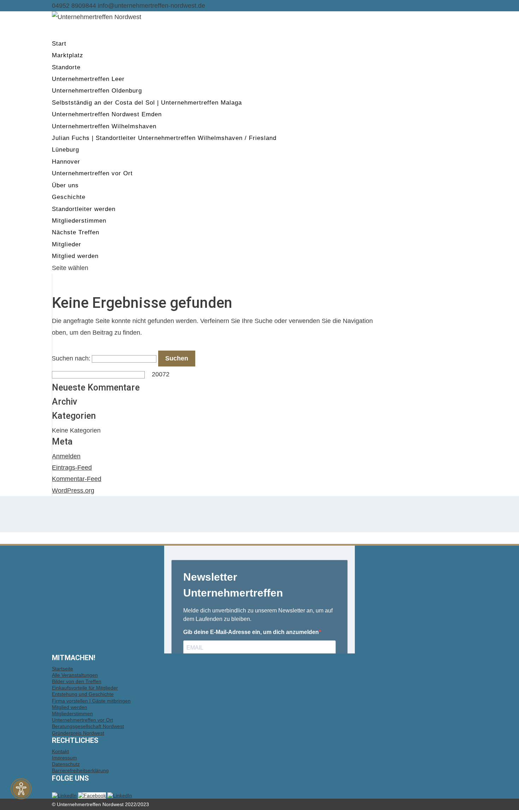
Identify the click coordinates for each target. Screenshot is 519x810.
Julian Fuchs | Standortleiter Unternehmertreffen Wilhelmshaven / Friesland (164, 138)
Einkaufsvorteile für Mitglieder (85, 688)
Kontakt (60, 751)
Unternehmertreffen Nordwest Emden (107, 114)
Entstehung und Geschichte (83, 694)
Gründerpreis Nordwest (78, 733)
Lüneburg (65, 149)
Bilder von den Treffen (76, 681)
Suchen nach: (71, 358)
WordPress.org (73, 490)
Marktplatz (67, 55)
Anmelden (66, 456)
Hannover (66, 161)
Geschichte (68, 197)
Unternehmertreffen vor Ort (92, 173)
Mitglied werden (69, 707)
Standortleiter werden (83, 209)
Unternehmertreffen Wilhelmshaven (104, 126)
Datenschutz (66, 764)
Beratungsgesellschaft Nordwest (88, 726)
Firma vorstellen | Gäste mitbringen (91, 701)
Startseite (62, 668)
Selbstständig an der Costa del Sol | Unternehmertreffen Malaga (147, 102)
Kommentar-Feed (76, 478)
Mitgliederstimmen (79, 220)
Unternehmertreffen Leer (88, 79)
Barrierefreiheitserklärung (80, 770)
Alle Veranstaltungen (75, 675)
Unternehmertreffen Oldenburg (97, 90)
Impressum (64, 758)
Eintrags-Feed (72, 467)
